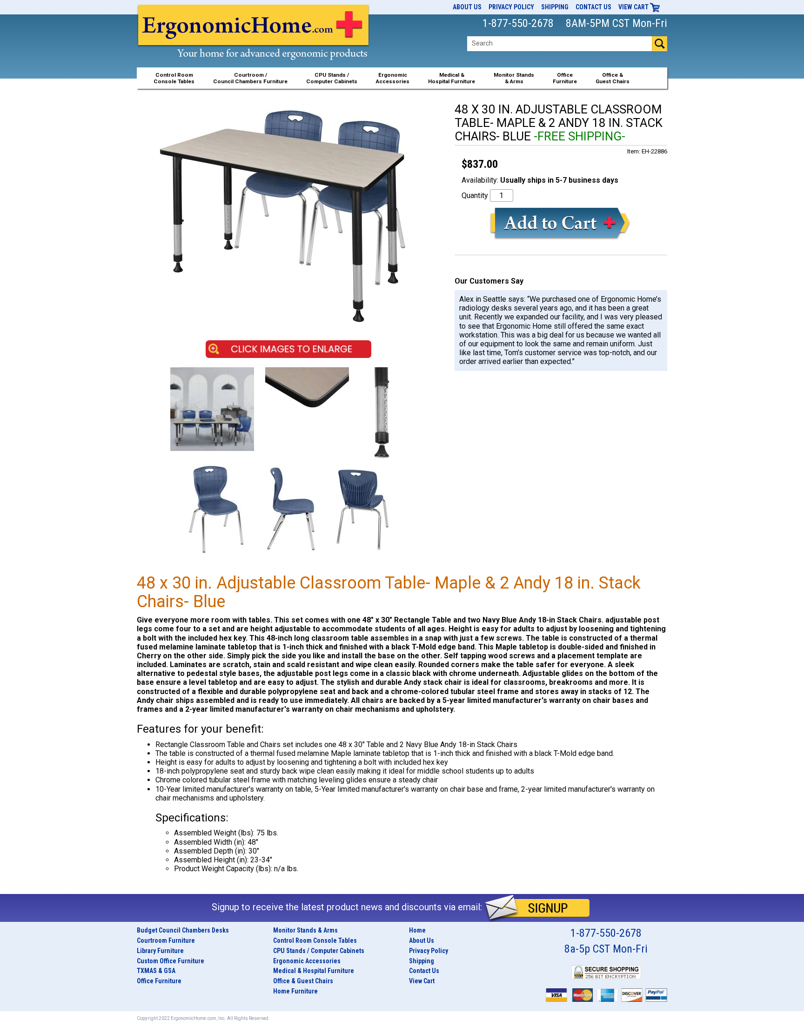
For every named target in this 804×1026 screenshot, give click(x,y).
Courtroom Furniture (166, 940)
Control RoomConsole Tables (174, 78)
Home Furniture (295, 991)
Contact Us (593, 7)
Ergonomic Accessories (307, 961)
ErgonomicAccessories (392, 78)
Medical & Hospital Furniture (313, 970)
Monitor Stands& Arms (514, 78)
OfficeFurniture (565, 78)
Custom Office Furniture (170, 961)
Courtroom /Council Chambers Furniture (250, 78)
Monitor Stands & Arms (305, 930)
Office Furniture (159, 981)
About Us (467, 7)
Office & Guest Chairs (303, 981)
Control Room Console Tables (315, 940)
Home (417, 930)
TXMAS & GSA (156, 970)
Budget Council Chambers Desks (183, 930)
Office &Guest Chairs (613, 78)
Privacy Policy (511, 7)
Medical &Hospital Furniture (451, 78)
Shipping (555, 7)
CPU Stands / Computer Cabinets (331, 78)
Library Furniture (160, 950)
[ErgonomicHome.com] (254, 42)
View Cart (634, 7)
